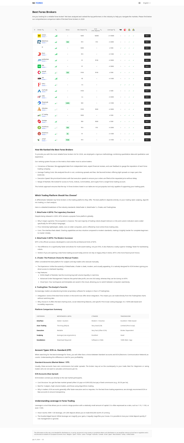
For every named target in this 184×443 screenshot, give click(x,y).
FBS (43, 65)
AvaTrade (44, 90)
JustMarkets (45, 59)
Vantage (44, 120)
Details (44, 36)
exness (44, 35)
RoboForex (45, 41)
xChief (44, 139)
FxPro (43, 84)
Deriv (43, 53)
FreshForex (45, 127)
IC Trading (45, 114)
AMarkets (45, 108)
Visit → (147, 36)
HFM (43, 96)
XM (43, 78)
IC (42, 47)
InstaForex (45, 133)
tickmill (44, 71)
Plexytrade (45, 102)
